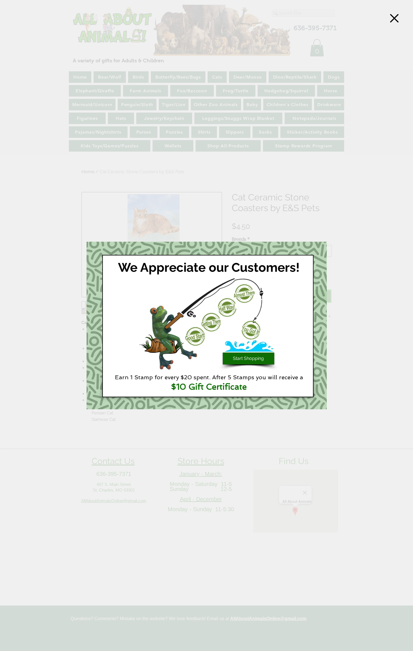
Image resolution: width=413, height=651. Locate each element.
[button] (394, 18)
